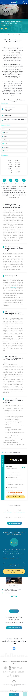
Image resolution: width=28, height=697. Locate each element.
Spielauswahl (11, 34)
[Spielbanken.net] (14, 2)
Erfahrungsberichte (22, 34)
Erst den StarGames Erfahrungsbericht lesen (14, 565)
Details (16, 34)
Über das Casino (4, 34)
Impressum (11, 690)
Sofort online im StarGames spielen (13, 571)
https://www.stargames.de (11, 468)
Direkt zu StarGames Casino (15, 497)
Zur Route (15, 611)
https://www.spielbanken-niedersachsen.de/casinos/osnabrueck (15, 120)
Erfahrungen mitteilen (15, 523)
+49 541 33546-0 (7, 115)
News (24, 3)
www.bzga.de (14, 685)
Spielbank (13, 287)
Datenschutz (16, 690)
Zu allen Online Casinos (13, 627)
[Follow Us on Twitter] (14, 648)
